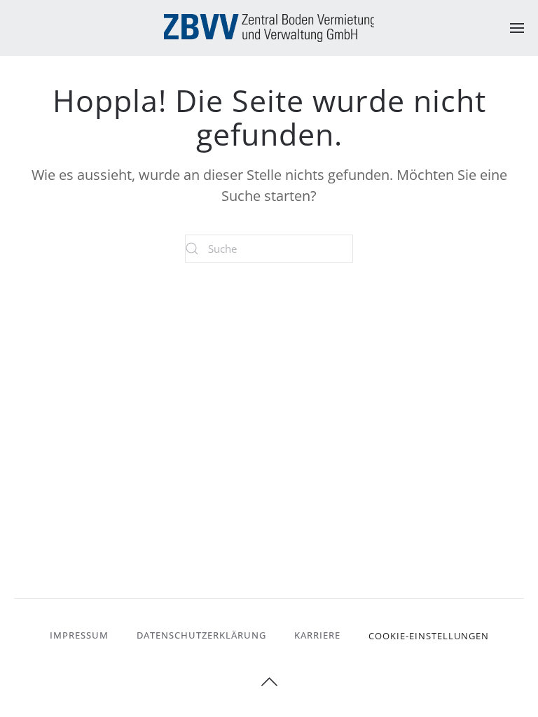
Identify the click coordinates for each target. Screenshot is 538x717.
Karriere (317, 635)
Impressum (79, 635)
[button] (517, 28)
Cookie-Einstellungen (428, 635)
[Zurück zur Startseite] (269, 28)
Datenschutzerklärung (201, 635)
